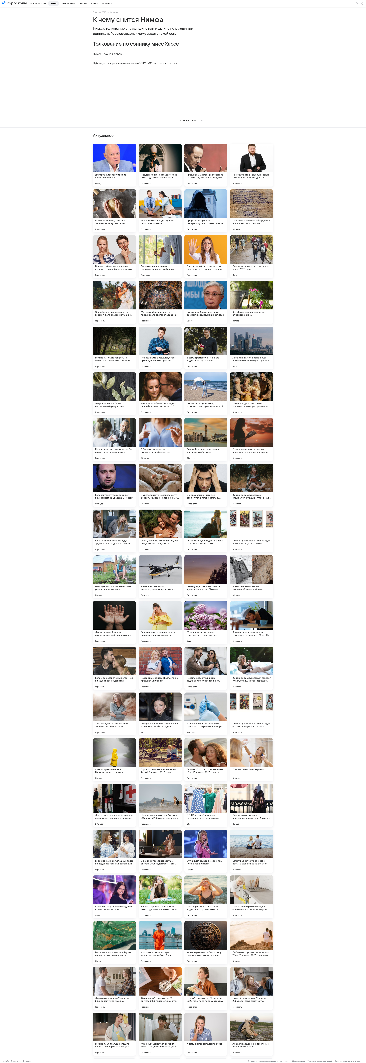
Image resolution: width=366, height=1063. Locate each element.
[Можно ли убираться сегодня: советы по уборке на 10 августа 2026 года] (160, 1034)
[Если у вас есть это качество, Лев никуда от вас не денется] (114, 668)
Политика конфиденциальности (348, 1061)
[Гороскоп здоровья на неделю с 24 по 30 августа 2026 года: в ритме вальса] (160, 759)
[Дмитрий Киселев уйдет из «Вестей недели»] (114, 165)
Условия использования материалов (274, 1061)
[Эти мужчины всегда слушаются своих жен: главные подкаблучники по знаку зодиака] (160, 210)
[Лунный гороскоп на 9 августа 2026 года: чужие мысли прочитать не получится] (114, 988)
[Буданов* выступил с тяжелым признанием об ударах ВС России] (114, 485)
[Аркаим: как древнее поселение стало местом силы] (251, 1034)
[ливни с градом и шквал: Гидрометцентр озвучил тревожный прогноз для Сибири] (114, 759)
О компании (16, 1061)
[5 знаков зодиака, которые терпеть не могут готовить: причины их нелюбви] (114, 210)
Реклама (27, 1061)
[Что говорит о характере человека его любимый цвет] (160, 942)
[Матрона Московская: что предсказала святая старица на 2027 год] (160, 302)
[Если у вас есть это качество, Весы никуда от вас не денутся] (251, 851)
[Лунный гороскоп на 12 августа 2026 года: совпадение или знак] (160, 896)
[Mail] (4, 3)
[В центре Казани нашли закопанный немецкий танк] (251, 576)
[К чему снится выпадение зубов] (205, 1034)
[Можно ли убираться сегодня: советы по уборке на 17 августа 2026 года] (251, 896)
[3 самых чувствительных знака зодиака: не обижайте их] (114, 714)
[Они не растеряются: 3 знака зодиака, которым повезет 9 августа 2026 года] (205, 896)
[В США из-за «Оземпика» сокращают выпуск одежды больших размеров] (205, 805)
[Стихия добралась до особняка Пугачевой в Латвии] (205, 851)
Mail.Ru (6, 1061)
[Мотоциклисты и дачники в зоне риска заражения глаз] (114, 576)
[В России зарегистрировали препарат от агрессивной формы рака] (205, 714)
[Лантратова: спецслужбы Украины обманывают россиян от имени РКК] (114, 805)
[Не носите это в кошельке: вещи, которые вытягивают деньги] (251, 165)
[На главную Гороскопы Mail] (16, 3)
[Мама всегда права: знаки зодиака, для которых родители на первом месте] (251, 393)
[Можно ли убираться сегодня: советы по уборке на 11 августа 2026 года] (114, 1034)
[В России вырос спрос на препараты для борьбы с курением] (160, 439)
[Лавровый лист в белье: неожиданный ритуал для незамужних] (114, 393)
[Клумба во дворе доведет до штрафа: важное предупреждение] (251, 302)
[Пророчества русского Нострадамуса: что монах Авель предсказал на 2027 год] (205, 210)
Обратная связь (298, 1061)
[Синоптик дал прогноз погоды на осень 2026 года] (251, 256)
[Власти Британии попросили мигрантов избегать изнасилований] (205, 439)
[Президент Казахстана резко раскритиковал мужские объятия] (205, 302)
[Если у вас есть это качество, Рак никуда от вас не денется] (160, 531)
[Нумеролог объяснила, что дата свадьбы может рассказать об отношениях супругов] (160, 393)
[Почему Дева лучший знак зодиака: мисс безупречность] (205, 668)
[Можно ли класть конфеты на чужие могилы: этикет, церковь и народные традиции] (114, 348)
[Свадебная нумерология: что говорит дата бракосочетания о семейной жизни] (114, 302)
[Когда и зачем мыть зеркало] (251, 759)
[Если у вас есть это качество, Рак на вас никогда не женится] (114, 439)
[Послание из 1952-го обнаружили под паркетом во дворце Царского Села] (251, 210)
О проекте (252, 1061)
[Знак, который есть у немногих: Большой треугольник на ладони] (205, 256)
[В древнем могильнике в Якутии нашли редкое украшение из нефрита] (114, 942)
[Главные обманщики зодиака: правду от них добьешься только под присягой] (114, 256)
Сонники (114, 12)
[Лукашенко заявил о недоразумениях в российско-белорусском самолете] (160, 576)
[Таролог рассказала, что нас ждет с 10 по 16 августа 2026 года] (251, 531)
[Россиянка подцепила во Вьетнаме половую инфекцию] (160, 256)
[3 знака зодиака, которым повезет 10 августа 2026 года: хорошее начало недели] (251, 668)
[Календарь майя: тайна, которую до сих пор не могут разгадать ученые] (205, 942)
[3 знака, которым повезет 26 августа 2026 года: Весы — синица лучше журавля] (160, 851)
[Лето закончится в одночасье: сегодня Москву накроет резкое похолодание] (251, 348)
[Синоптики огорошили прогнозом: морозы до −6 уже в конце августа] (251, 805)
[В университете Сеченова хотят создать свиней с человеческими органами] (160, 485)
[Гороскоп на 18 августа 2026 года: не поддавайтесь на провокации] (114, 851)
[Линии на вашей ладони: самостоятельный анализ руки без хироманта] (114, 622)
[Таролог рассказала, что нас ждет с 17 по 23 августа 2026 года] (251, 714)
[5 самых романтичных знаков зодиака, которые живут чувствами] (205, 348)
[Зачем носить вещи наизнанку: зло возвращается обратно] (160, 622)
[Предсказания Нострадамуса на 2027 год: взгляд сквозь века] (160, 165)
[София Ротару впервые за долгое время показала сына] (114, 896)
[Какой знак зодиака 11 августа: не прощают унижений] (160, 668)
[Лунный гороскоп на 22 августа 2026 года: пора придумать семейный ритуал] (251, 988)
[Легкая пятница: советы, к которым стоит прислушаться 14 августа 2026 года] (205, 393)
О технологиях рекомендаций (319, 1061)
